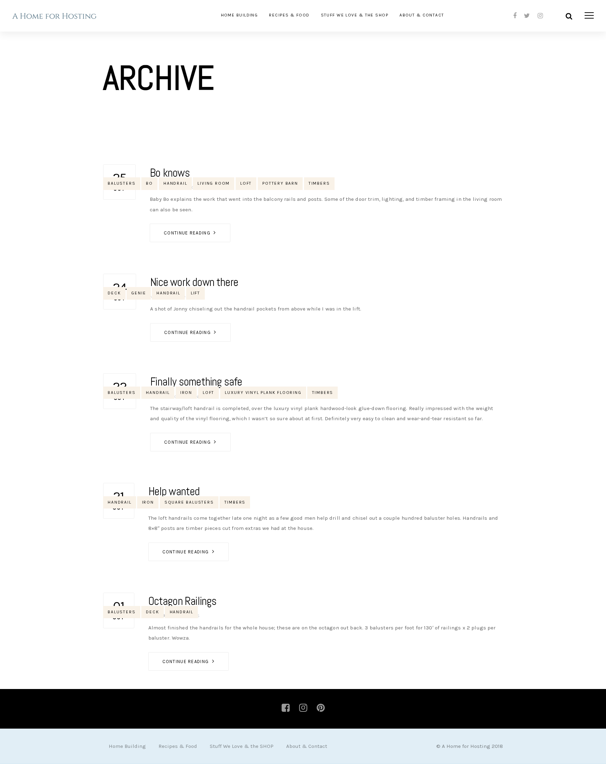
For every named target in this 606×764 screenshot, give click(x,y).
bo (149, 183)
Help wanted (174, 491)
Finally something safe (196, 382)
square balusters (189, 502)
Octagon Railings (182, 601)
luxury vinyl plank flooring (263, 392)
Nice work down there (194, 282)
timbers (319, 183)
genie (138, 293)
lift (195, 293)
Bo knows (170, 173)
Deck (114, 293)
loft (246, 183)
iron (186, 392)
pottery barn (280, 183)
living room (213, 183)
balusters (121, 183)
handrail (175, 183)
